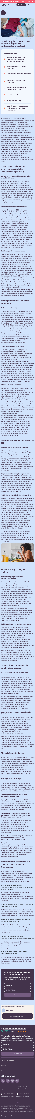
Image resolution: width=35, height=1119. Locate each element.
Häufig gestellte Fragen (14, 100)
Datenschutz (22, 1113)
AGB (2, 1111)
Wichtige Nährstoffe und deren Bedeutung (17, 67)
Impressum (4, 1113)
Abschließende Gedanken (15, 95)
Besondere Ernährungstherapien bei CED (19, 74)
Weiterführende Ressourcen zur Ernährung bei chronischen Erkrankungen (17, 108)
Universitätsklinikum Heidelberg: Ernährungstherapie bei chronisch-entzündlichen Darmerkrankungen (17, 887)
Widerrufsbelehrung (24, 1111)
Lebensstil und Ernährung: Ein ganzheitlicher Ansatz (17, 88)
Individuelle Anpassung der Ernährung (16, 81)
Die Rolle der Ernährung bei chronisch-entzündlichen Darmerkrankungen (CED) (16, 59)
